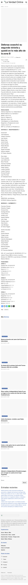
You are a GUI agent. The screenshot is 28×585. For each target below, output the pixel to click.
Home (2, 6)
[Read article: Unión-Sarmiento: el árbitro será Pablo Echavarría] (14, 408)
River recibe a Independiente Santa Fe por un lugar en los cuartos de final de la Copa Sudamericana (13, 393)
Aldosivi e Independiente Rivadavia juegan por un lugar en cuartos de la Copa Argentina (13, 472)
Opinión (3, 550)
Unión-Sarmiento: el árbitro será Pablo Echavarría (12, 420)
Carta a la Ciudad (5, 547)
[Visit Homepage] (14, 2)
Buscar (2, 480)
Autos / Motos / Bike (6, 532)
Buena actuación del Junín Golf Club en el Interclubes (13, 340)
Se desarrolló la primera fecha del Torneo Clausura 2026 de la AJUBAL (13, 366)
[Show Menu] (1, 2)
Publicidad (9, 572)
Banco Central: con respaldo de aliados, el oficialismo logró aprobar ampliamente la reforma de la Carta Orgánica (13, 498)
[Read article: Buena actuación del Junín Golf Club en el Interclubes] (14, 328)
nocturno (6, 309)
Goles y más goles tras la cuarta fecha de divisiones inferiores (13, 446)
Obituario (3, 545)
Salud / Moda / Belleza (6, 539)
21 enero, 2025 (6, 61)
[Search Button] (26, 2)
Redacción (3, 572)
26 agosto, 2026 (5, 343)
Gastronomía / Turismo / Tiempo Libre (10, 536)
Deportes (6, 6)
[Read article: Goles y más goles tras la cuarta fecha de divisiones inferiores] (14, 434)
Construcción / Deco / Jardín (8, 534)
